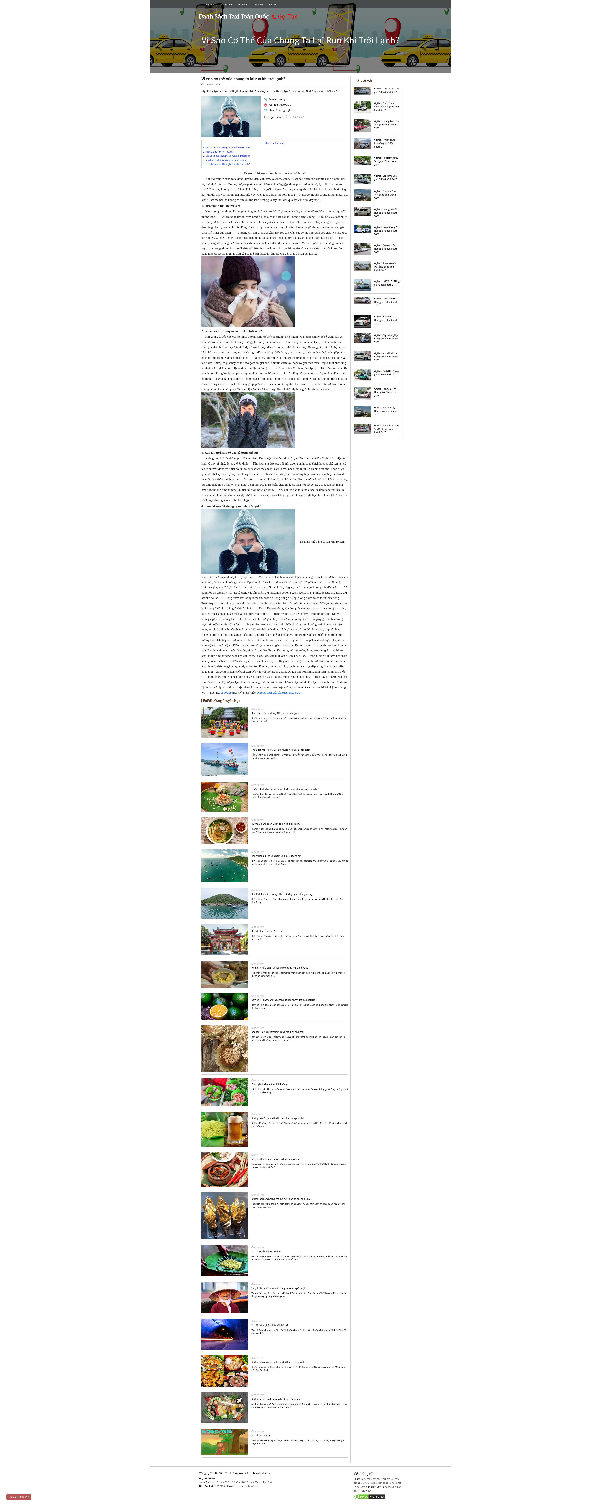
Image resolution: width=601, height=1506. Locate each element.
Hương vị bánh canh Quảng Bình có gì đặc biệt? (275, 823)
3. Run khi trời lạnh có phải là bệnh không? (225, 159)
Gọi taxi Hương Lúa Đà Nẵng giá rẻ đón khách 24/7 (386, 213)
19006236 (227, 692)
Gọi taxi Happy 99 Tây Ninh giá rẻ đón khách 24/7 (385, 392)
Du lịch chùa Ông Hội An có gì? (267, 930)
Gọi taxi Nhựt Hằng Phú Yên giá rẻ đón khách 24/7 (386, 161)
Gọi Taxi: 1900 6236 (19, 1497)
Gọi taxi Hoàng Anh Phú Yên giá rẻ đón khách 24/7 (386, 125)
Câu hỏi (273, 4)
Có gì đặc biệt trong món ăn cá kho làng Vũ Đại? (275, 1158)
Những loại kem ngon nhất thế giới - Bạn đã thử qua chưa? (281, 1198)
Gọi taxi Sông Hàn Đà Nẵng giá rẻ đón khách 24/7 (386, 302)
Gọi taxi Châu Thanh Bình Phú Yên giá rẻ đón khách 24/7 (386, 107)
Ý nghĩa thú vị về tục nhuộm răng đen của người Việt (278, 1288)
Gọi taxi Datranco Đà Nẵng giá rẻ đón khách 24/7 (386, 249)
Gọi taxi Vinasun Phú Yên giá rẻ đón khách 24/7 (385, 195)
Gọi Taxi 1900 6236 (280, 105)
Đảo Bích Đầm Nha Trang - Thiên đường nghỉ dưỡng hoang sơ (283, 894)
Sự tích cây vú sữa (260, 1435)
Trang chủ (208, 4)
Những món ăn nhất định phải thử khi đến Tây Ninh (278, 1361)
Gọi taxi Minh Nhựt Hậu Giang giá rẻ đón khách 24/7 (386, 357)
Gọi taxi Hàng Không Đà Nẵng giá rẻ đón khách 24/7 (386, 231)
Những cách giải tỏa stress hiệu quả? (279, 692)
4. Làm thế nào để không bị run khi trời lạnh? (226, 164)
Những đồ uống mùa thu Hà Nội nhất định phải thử (277, 1118)
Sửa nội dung (277, 99)
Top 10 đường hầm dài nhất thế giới (269, 1325)
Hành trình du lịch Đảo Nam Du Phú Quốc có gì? (276, 855)
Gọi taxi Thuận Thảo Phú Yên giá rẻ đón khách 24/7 (384, 143)
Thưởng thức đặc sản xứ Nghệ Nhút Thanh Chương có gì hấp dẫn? (285, 788)
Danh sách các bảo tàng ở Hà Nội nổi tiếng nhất (275, 713)
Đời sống (258, 4)
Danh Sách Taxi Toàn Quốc (234, 16)
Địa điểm (242, 4)
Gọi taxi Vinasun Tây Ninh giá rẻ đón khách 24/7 (385, 411)
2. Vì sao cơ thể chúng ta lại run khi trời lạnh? (226, 155)
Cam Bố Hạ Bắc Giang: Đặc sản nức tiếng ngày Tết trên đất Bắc (283, 999)
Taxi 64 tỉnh (226, 4)
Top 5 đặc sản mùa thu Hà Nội (266, 1251)
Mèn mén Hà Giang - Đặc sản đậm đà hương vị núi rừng (279, 967)
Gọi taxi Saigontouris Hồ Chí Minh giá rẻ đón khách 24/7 (387, 429)
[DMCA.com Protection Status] (378, 1496)
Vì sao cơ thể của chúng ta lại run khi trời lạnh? (227, 147)
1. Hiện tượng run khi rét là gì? (218, 151)
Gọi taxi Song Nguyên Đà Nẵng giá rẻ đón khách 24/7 (385, 267)
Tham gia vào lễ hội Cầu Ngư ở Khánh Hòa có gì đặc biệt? (280, 749)
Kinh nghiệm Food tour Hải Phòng (269, 1084)
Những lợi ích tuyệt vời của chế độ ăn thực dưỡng (276, 1398)
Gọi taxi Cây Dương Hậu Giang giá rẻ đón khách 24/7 (386, 339)
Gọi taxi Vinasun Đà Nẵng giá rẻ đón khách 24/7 (386, 320)
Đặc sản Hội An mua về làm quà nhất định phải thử (277, 1031)
